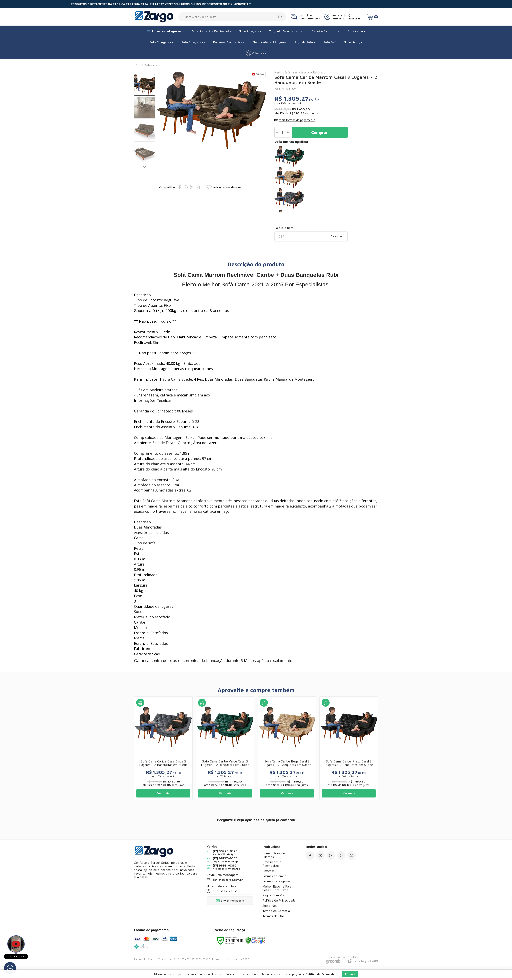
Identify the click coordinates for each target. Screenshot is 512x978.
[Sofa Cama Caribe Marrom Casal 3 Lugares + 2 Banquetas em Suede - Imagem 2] (144, 107)
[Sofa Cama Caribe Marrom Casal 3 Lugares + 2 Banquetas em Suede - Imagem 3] (144, 130)
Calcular (337, 236)
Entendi (350, 974)
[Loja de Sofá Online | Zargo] (154, 16)
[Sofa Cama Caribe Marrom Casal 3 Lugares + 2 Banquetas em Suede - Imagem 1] (144, 84)
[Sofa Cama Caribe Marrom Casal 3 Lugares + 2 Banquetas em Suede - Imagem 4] (144, 153)
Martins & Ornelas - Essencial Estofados (300, 72)
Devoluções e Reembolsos (271, 863)
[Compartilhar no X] (192, 187)
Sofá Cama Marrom (159, 500)
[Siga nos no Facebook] (310, 855)
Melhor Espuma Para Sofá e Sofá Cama (277, 888)
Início (137, 65)
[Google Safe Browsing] (255, 940)
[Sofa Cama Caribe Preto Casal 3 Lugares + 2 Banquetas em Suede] (349, 748)
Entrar (337, 18)
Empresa (268, 871)
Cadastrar (353, 18)
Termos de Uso (273, 916)
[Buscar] (280, 16)
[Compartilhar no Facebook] (180, 187)
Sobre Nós (269, 905)
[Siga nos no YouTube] (320, 855)
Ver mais (163, 793)
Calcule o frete (283, 227)
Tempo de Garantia (276, 911)
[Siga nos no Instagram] (331, 855)
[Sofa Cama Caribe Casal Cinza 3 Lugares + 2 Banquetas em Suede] (326, 199)
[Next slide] (144, 167)
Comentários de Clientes (273, 855)
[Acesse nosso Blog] (351, 855)
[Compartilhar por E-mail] (198, 187)
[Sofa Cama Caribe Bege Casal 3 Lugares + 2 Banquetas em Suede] (326, 177)
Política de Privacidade (279, 900)
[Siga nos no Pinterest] (341, 855)
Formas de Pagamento (278, 881)
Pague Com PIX (273, 895)
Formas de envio (274, 876)
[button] (144, 85)
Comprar (319, 132)
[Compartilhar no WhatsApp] (186, 187)
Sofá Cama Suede (177, 379)
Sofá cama (151, 65)
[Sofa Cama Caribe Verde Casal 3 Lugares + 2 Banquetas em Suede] (326, 156)
